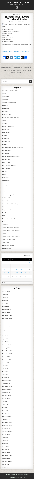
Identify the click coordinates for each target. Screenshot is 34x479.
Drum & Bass (6, 141)
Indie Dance (5, 177)
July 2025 (5, 330)
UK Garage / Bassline (8, 245)
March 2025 (5, 342)
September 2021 (7, 461)
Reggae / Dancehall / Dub (9, 219)
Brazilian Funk (6, 114)
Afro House (5, 96)
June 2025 (5, 333)
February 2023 (6, 416)
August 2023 (6, 398)
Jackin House (6, 180)
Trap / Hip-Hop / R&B (8, 239)
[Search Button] (17, 7)
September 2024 (7, 360)
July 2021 (5, 467)
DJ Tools (4, 135)
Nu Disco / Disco (7, 198)
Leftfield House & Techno (9, 189)
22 (25, 272)
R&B (3, 216)
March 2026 (5, 306)
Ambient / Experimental (9, 102)
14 (21, 269)
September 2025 (7, 324)
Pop (3, 207)
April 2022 (5, 446)
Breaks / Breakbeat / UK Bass (10, 117)
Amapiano (5, 99)
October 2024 (6, 357)
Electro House (6, 150)
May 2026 (5, 300)
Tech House (5, 224)
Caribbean (5, 120)
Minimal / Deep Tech (8, 195)
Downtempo (5, 138)
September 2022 (7, 431)
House (4, 174)
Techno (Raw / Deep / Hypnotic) (11, 230)
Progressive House (8, 210)
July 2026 (5, 294)
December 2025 (7, 315)
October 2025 (6, 321)
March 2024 (5, 377)
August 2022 (6, 434)
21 (21, 272)
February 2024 (6, 380)
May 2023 (5, 407)
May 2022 (5, 443)
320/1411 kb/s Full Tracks (17, 2)
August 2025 (6, 327)
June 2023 (5, 404)
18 (8, 272)
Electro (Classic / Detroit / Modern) (12, 147)
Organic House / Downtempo (10, 204)
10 (4, 269)
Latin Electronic (7, 186)
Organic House (6, 201)
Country (4, 123)
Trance (4, 233)
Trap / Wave (5, 242)
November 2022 (7, 425)
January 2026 (6, 312)
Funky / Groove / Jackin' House (11, 156)
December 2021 (7, 455)
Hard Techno (6, 168)
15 (25, 269)
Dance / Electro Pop (8, 126)
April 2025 (5, 339)
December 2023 (7, 386)
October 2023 (6, 392)
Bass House (5, 108)
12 (12, 269)
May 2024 (5, 371)
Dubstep (4, 144)
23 (29, 272)
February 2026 (6, 309)
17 (4, 272)
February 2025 (6, 345)
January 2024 (6, 383)
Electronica (17, 14)
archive (12, 22)
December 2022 (7, 422)
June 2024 (5, 368)
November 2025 (7, 318)
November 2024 (7, 354)
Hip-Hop (4, 171)
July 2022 (5, 437)
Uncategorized (6, 248)
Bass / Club (5, 105)
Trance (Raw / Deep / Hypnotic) (11, 236)
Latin (3, 183)
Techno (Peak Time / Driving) (10, 227)
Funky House (6, 159)
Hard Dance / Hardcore (9, 165)
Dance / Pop (5, 129)
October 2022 (6, 428)
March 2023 (5, 413)
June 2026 (5, 297)
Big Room (5, 111)
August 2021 (5, 464)
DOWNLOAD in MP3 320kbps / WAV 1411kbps (15, 51)
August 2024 (6, 363)
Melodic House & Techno (9, 192)
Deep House (6, 132)
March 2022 (5, 449)
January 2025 (6, 348)
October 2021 (6, 458)
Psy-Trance (5, 213)
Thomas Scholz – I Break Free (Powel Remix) (17, 18)
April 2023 (5, 410)
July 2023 (5, 401)
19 (12, 272)
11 (8, 269)
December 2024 (7, 351)
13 (16, 269)
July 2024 (5, 365)
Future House (6, 162)
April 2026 (5, 303)
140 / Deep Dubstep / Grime (10, 90)
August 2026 (6, 291)
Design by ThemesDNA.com (17, 477)
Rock (3, 222)
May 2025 (5, 336)
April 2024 (5, 374)
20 (17, 272)
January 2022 (6, 452)
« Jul (3, 282)
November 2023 (7, 389)
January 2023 (6, 419)
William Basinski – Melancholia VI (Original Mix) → (17, 67)
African (4, 93)
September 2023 (7, 395)
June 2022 (5, 440)
